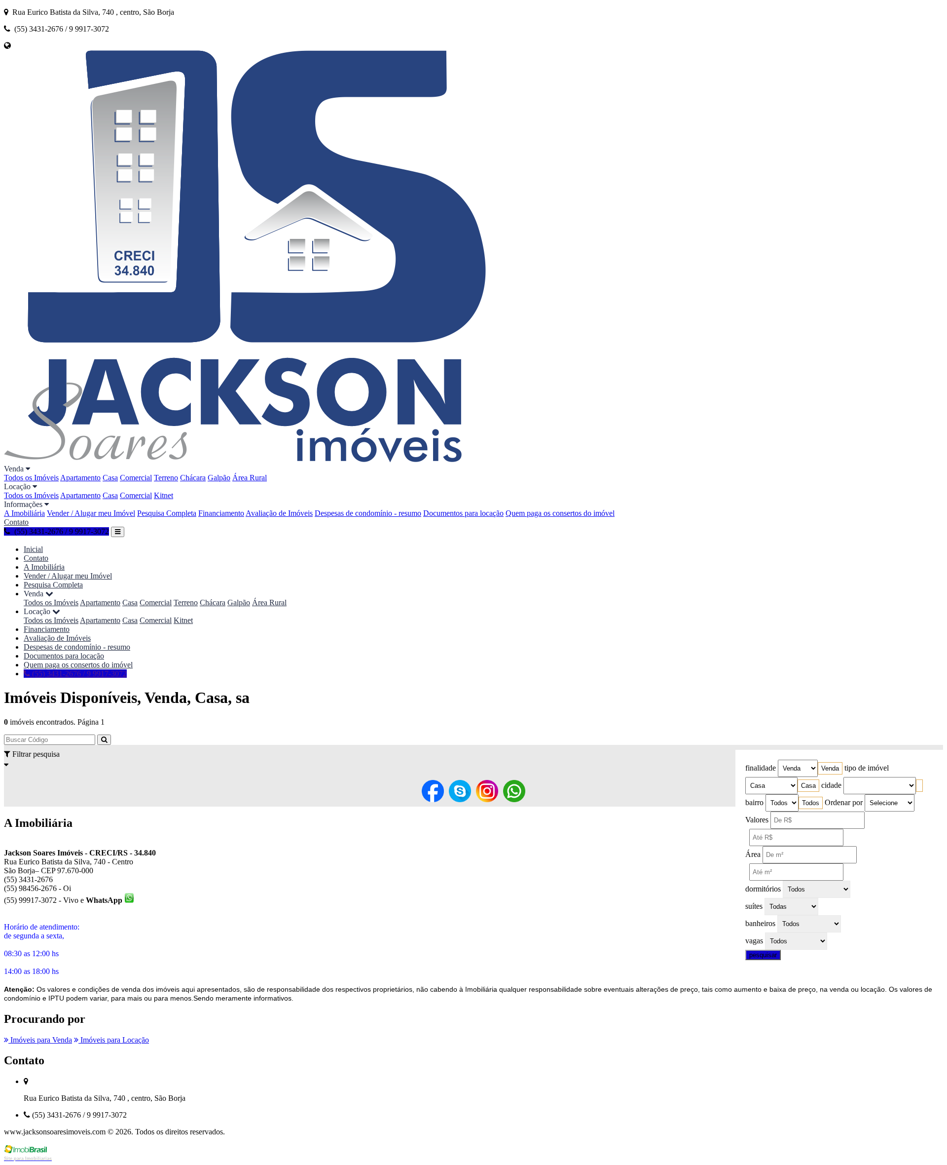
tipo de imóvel (866, 768)
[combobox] (830, 768)
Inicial (33, 549)
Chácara (193, 477)
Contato (16, 522)
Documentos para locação (463, 513)
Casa (110, 477)
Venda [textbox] (830, 768)
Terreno (166, 477)
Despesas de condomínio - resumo (368, 513)
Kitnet (163, 495)
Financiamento (221, 513)
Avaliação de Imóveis (279, 513)
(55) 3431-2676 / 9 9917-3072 (78, 673)
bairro (754, 802)
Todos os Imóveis (31, 477)
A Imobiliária (24, 513)
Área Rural (249, 477)
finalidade (760, 768)
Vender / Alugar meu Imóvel (91, 513)
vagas (754, 940)
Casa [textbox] (808, 785)
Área (753, 854)
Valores (756, 820)
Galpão (219, 477)
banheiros (760, 923)
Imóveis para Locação (113, 1040)
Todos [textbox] (810, 803)
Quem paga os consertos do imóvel (560, 513)
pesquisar (763, 955)
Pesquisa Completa (166, 513)
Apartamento (80, 477)
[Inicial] (245, 460)
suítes (754, 906)
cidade (831, 785)
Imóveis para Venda (40, 1040)
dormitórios (763, 889)
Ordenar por (844, 802)
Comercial (136, 477)
